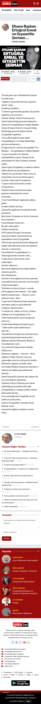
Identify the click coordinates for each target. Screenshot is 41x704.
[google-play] (20, 683)
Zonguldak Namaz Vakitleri (14, 654)
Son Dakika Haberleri (11, 664)
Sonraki (34, 427)
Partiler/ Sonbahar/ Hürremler (24, 571)
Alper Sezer (17, 557)
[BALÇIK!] (6, 612)
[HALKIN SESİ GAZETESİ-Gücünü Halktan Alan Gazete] (9, 3)
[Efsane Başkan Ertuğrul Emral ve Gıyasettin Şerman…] (20, 58)
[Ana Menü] (38, 4)
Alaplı (29, 675)
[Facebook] (12, 642)
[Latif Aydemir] (6, 580)
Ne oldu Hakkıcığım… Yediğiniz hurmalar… (21, 451)
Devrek (20, 675)
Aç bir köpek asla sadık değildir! (25, 560)
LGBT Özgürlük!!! (11, 507)
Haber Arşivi (8, 666)
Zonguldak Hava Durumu (13, 651)
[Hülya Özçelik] (6, 591)
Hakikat (15, 603)
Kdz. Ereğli (18, 10)
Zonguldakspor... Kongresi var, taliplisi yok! (21, 469)
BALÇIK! (15, 610)
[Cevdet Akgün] (5, 27)
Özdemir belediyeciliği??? (15, 465)
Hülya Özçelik (18, 588)
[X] (16, 642)
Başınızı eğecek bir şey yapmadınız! (18, 476)
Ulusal (36, 675)
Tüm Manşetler (9, 661)
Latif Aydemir (18, 579)
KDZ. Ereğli (18, 672)
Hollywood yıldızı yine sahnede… (17, 489)
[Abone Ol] (38, 79)
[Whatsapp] (28, 642)
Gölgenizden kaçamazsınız (23, 582)
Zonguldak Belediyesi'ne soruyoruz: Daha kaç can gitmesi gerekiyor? (25, 592)
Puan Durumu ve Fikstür (12, 659)
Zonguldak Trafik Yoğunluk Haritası (16, 656)
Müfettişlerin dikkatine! (22, 613)
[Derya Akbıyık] (6, 570)
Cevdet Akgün (18, 42)
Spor (28, 10)
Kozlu (6, 675)
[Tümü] (38, 551)
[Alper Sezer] (6, 559)
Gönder (6, 538)
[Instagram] (20, 642)
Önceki (6, 427)
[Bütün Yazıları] (38, 447)
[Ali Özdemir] (6, 601)
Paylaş (6, 78)
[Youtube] (24, 642)
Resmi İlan (7, 677)
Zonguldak (6, 10)
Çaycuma (37, 10)
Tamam (28, 701)
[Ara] (34, 4)
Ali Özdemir (17, 600)
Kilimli (13, 675)
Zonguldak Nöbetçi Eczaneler (15, 649)
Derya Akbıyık (18, 568)
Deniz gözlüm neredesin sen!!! (16, 496)
